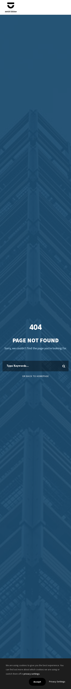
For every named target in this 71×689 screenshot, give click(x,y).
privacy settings (32, 673)
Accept (37, 681)
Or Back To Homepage (35, 376)
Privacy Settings (57, 681)
